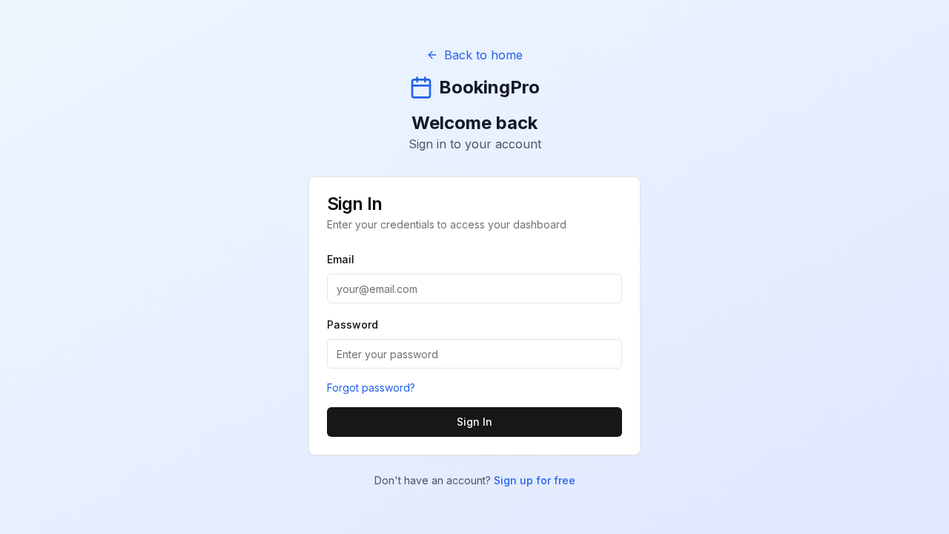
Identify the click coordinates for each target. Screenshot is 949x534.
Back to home (483, 54)
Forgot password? (371, 387)
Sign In (474, 421)
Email (340, 259)
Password (352, 324)
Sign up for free (534, 480)
